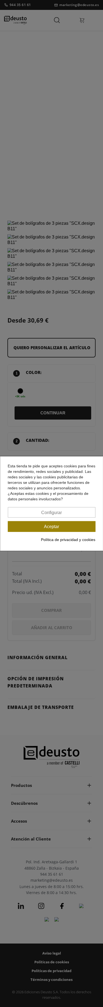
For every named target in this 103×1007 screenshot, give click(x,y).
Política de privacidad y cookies (68, 539)
